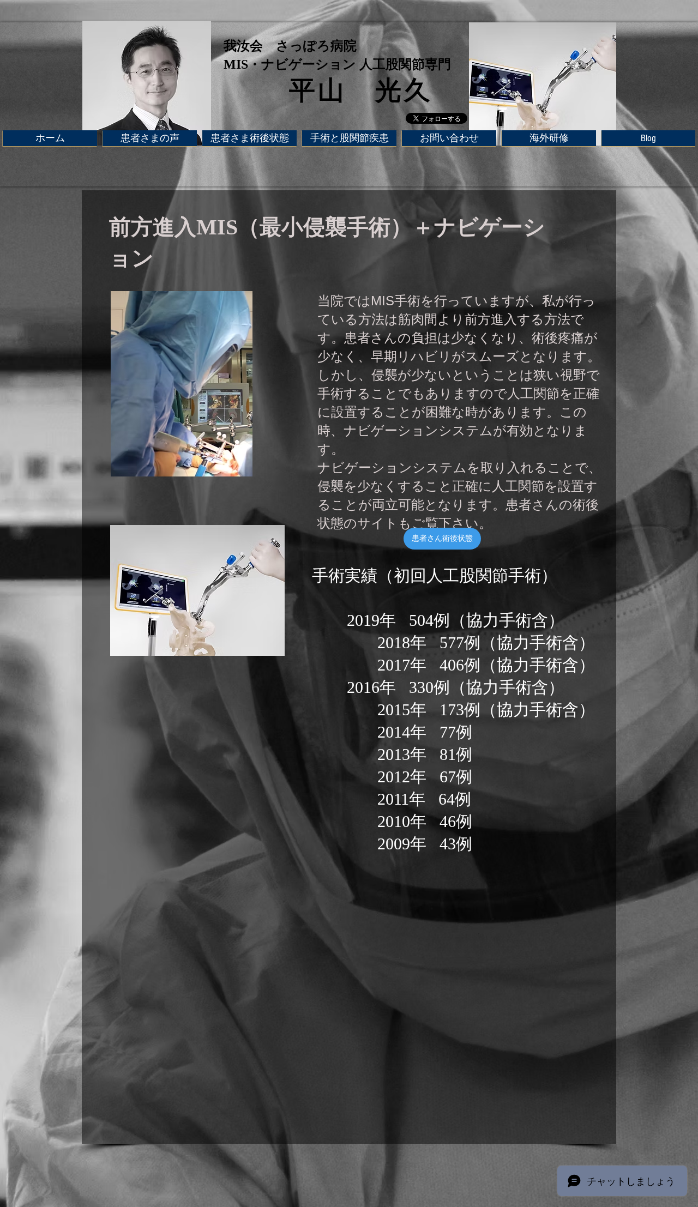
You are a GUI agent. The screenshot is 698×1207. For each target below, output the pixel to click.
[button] (349, 138)
